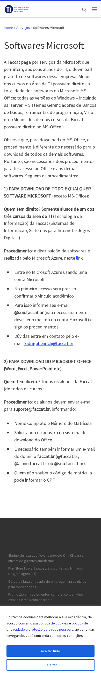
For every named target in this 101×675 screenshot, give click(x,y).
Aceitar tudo (50, 651)
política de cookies (53, 623)
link (79, 258)
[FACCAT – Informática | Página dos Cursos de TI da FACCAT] (16, 8)
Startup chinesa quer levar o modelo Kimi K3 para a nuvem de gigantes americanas (46, 558)
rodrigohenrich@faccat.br (48, 343)
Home (8, 27)
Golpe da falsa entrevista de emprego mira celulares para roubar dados (47, 584)
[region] (50, 640)
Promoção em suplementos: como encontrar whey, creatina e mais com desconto (46, 597)
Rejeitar (51, 665)
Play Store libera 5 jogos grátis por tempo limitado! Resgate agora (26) (45, 571)
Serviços (23, 27)
